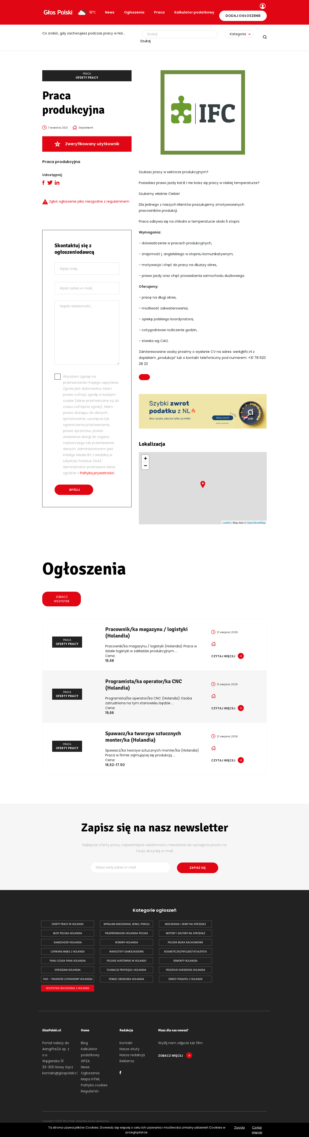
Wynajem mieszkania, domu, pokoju (127, 924)
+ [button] (145, 458)
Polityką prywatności (97, 473)
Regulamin (90, 1091)
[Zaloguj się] (262, 6)
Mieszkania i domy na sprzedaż (185, 924)
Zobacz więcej (171, 1056)
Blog (84, 1043)
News (109, 12)
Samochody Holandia (68, 942)
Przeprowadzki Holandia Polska (126, 933)
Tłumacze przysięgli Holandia (126, 970)
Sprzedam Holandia (68, 970)
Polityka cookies (94, 1085)
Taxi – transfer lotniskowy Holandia (67, 979)
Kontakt (126, 1043)
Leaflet (227, 522)
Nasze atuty (129, 1049)
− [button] (145, 466)
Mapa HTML (90, 1079)
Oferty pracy (87, 76)
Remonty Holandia (185, 961)
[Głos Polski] (58, 12)
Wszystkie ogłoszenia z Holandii (67, 988)
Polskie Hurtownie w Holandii (126, 961)
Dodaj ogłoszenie (242, 15)
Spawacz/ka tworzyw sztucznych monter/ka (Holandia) (143, 736)
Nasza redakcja (132, 1055)
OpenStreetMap (256, 522)
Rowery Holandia (126, 942)
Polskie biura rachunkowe (185, 942)
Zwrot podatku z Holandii (185, 979)
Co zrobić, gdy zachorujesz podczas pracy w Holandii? (87, 33)
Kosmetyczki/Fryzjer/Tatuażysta (185, 951)
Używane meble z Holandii (67, 951)
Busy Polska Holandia (67, 933)
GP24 (85, 1061)
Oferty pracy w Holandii (68, 924)
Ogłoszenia (134, 12)
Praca (159, 12)
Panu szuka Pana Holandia (68, 961)
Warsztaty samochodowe (126, 951)
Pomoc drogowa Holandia (126, 979)
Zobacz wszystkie (62, 599)
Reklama (126, 1061)
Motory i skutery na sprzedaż (185, 933)
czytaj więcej (223, 656)
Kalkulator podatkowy (194, 12)
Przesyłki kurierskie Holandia (185, 970)
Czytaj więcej (257, 1130)
